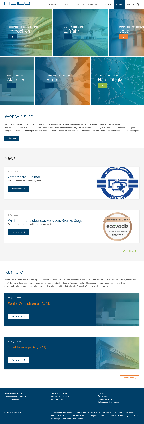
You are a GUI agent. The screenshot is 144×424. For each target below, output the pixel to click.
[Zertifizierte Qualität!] (118, 183)
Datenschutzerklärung (107, 399)
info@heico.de (57, 400)
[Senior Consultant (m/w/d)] (118, 309)
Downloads (102, 396)
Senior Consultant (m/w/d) (29, 304)
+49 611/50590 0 (62, 393)
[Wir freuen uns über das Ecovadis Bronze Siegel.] (118, 226)
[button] (61, 4)
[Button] (12, 37)
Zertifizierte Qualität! (24, 177)
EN (128, 4)
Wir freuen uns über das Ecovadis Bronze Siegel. (46, 220)
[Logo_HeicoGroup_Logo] (17, 4)
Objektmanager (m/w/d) (27, 347)
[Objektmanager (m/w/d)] (118, 353)
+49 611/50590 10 (62, 397)
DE (133, 4)
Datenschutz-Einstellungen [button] (108, 402)
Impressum (102, 393)
